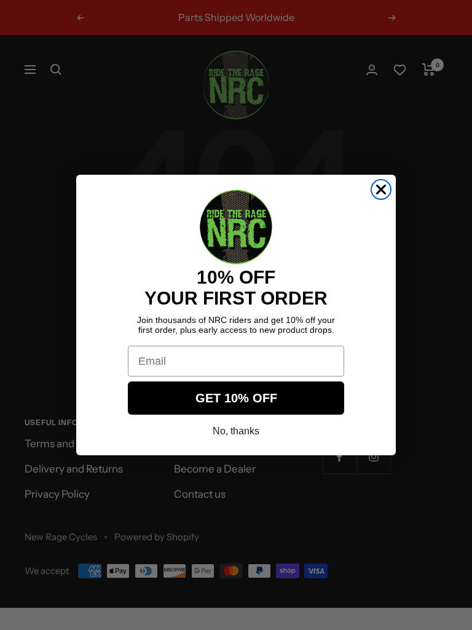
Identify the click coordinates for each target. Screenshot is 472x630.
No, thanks (236, 431)
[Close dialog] (381, 189)
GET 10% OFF (236, 398)
